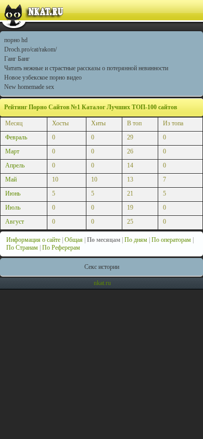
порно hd (16, 40)
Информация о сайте (33, 239)
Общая (74, 239)
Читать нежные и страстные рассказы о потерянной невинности (86, 68)
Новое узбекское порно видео (43, 77)
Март (12, 151)
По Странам (22, 247)
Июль (12, 207)
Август (14, 221)
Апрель (14, 165)
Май (11, 179)
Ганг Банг (17, 58)
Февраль (16, 137)
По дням (135, 239)
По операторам (171, 239)
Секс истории (101, 266)
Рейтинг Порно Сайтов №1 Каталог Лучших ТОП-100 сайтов (90, 107)
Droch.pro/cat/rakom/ (30, 49)
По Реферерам (61, 247)
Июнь (12, 193)
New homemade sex (29, 87)
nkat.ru (102, 283)
